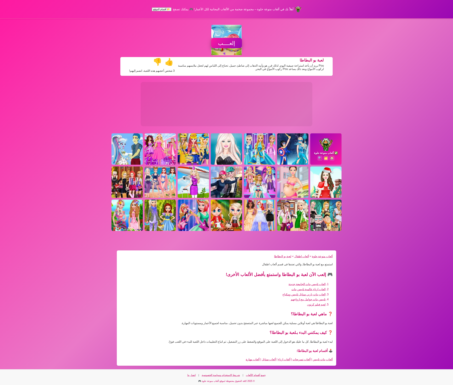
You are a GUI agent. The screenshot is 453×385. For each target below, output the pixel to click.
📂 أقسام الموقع (161, 9)
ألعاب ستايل (269, 359)
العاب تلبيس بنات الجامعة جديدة (307, 284)
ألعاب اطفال (301, 256)
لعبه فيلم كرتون (316, 304)
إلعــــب (226, 43)
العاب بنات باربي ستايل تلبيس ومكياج (304, 294)
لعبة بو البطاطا (282, 256)
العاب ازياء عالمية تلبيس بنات (308, 289)
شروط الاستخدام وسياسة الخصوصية (221, 375)
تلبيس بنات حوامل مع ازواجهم (308, 299)
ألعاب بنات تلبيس (323, 359)
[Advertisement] (226, 104)
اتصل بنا (191, 375)
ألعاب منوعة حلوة (322, 256)
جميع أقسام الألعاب (256, 375)
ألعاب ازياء (284, 359)
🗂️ (326, 158)
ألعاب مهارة (253, 359)
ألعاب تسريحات (302, 359)
